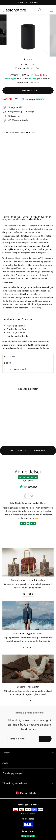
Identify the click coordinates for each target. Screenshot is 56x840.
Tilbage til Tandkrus (30, 450)
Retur (7, 363)
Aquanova (28, 64)
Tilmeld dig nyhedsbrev (14, 783)
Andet (5, 763)
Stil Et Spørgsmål (16, 369)
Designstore (14, 10)
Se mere (28, 594)
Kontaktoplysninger (12, 773)
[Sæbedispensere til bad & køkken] (28, 562)
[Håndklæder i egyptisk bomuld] (28, 615)
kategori (6, 752)
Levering (10, 356)
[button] (30, 496)
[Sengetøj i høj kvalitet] (28, 669)
